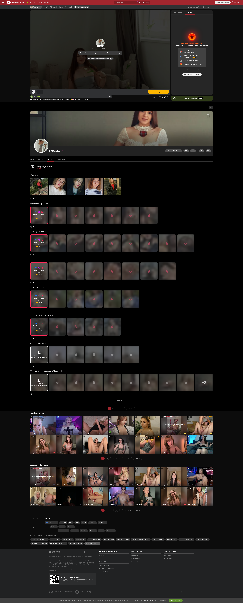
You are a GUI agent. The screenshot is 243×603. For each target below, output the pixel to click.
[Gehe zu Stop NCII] (86, 592)
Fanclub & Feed (61, 160)
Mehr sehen (120, 401)
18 (33, 394)
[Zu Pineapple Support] (77, 592)
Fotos (62, 7)
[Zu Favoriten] (33, 92)
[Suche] (135, 2)
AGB (100, 558)
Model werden (135, 555)
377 (34, 198)
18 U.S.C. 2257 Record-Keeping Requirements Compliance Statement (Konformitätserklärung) (168, 592)
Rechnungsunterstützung (170, 558)
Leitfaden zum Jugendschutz (106, 568)
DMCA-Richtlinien (103, 561)
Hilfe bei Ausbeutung (104, 571)
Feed (70, 7)
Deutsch (88, 552)
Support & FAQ (168, 555)
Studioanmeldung (136, 558)
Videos (53, 7)
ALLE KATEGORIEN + (92, 543)
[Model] (211, 107)
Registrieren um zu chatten (192, 74)
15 (33, 310)
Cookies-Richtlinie (150, 600)
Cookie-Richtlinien (104, 565)
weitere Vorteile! (195, 70)
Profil (46, 7)
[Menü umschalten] (3, 2)
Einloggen (236, 2)
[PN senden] (208, 150)
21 (33, 366)
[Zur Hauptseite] (15, 2)
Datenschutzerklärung (105, 555)
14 (33, 338)
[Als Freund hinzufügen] (201, 150)
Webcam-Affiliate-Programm (139, 561)
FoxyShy (46, 518)
